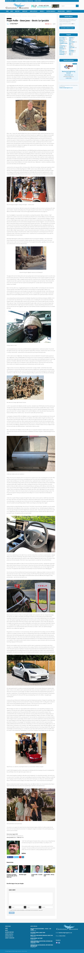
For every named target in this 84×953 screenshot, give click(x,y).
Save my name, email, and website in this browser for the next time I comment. (26, 910)
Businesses (61, 40)
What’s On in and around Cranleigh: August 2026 (41, 935)
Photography (71, 50)
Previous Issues (61, 11)
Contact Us (69, 11)
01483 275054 (38, 0)
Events (60, 50)
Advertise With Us (9, 0)
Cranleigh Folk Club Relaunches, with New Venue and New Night (41, 945)
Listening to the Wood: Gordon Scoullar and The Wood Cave (12, 876)
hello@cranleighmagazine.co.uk (66, 87)
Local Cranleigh (72, 42)
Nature (70, 43)
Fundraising (61, 54)
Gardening (71, 37)
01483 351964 (68, 78)
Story (70, 54)
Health (70, 39)
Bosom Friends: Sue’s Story (36, 938)
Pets (70, 49)
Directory (17, 11)
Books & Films (62, 39)
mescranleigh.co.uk (69, 74)
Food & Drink (61, 51)
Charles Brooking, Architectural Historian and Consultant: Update (41, 941)
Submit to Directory (9, 938)
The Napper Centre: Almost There (37, 932)
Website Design (24, 951)
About (11, 11)
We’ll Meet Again (22, 874)
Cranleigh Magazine (14, 23)
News (70, 44)
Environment (61, 48)
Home (7, 11)
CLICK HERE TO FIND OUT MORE (67, 27)
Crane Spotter (62, 42)
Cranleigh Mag (62, 46)
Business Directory (9, 932)
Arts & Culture (62, 37)
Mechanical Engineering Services (68, 72)
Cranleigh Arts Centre (63, 43)
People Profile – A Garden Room (36, 875)
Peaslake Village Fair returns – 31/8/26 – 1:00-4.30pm (40, 929)
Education (61, 47)
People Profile (12, 16)
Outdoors (71, 46)
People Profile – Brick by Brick (49, 875)
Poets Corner (71, 51)
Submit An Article (9, 934)
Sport (70, 53)
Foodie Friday (62, 53)
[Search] (77, 6)
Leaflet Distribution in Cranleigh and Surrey (24, 0)
